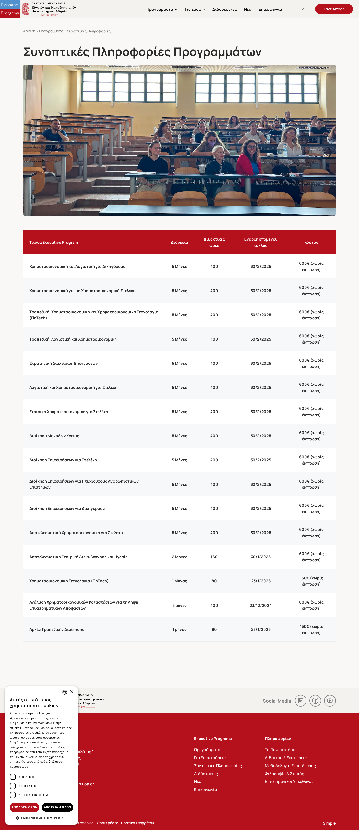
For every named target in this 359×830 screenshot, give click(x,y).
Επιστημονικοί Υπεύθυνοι (289, 781)
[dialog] (41, 755)
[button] (300, 9)
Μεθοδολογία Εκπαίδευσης (290, 765)
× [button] (71, 692)
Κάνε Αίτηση (334, 8)
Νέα (247, 9)
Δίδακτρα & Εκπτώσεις (286, 757)
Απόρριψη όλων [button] (57, 807)
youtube (330, 701)
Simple (329, 823)
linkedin (300, 701)
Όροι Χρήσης (107, 822)
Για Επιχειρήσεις (210, 757)
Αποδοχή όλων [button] (24, 807)
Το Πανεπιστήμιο (281, 749)
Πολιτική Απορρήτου (137, 822)
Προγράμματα (160, 9)
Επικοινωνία (270, 9)
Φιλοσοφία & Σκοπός (284, 773)
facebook (315, 701)
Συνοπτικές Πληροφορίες (218, 765)
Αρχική (29, 30)
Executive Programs (39, 9)
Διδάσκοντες (224, 9)
